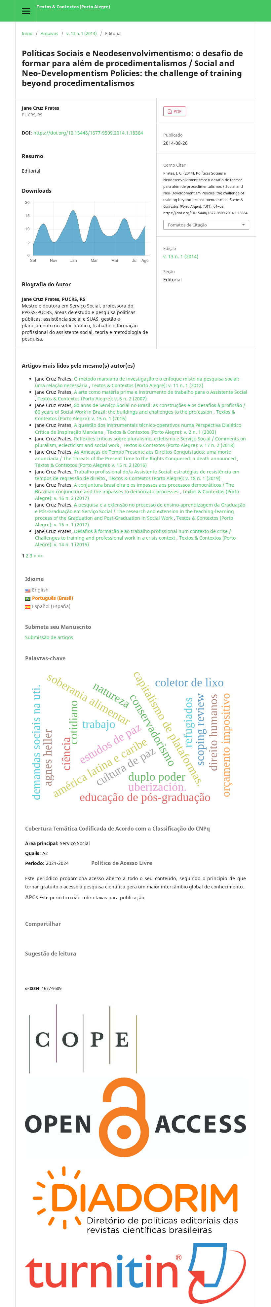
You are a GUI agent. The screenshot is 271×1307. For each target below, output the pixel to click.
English (40, 590)
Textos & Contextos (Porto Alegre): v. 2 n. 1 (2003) (161, 432)
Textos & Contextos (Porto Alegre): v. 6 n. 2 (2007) (92, 398)
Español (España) (51, 606)
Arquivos (49, 33)
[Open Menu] (26, 10)
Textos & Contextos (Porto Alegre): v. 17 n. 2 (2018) (179, 445)
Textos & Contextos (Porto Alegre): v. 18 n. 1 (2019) (164, 478)
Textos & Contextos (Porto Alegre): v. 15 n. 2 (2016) (91, 465)
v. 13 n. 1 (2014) (81, 33)
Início (27, 33)
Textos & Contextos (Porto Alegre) (73, 7)
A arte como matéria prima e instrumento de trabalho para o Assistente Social (160, 392)
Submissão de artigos (49, 637)
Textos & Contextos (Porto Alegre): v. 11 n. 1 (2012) (147, 385)
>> (40, 555)
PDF (177, 111)
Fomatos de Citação (187, 225)
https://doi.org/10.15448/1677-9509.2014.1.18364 (88, 133)
